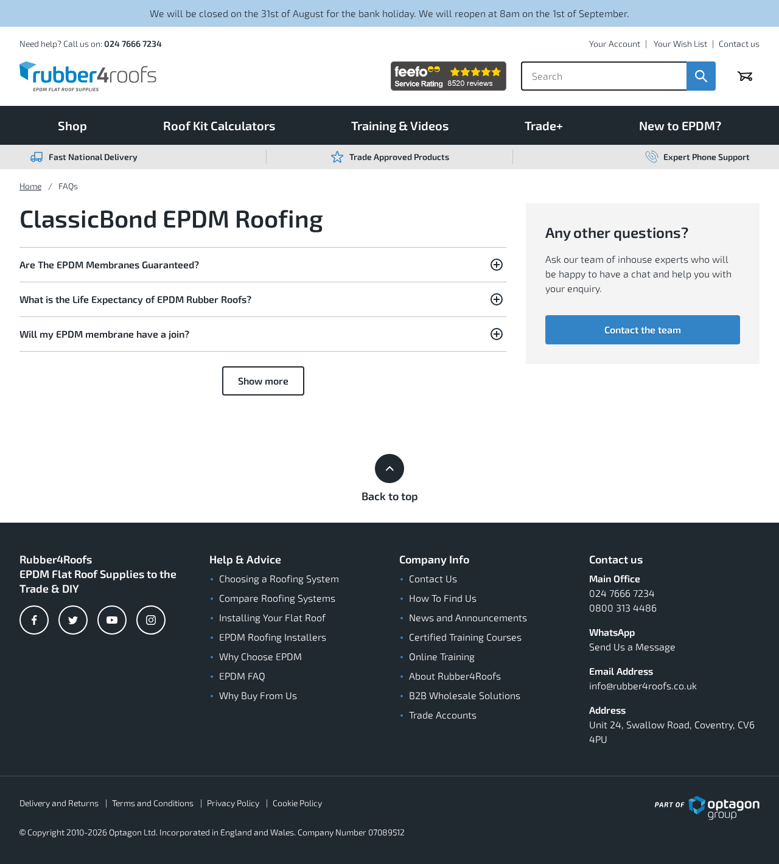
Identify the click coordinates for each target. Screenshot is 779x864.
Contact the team (642, 329)
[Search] (701, 76)
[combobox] (603, 76)
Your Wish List (680, 43)
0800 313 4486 (623, 607)
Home (30, 186)
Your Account (614, 43)
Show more (263, 380)
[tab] (262, 265)
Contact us (739, 43)
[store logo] (87, 76)
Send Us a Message (632, 646)
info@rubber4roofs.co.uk (643, 685)
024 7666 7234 (133, 43)
